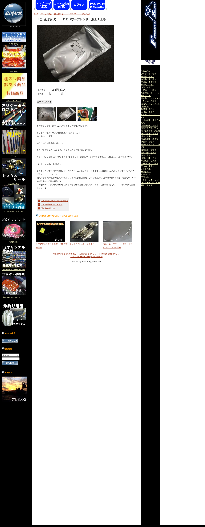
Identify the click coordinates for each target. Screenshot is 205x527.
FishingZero (145, 71)
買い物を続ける (48, 208)
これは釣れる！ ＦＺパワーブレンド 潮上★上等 (71, 14)
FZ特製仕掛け (14, 242)
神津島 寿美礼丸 (148, 82)
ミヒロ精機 (146, 169)
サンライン (146, 172)
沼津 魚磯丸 (146, 136)
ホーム (36, 14)
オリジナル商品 (13, 184)
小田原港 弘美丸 (148, 161)
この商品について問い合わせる (54, 201)
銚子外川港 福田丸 (149, 163)
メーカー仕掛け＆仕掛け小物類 (13, 270)
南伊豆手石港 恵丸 (149, 128)
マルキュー (146, 174)
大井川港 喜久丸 (148, 153)
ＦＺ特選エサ (13, 44)
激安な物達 (14, 71)
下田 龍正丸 (146, 87)
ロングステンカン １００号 (82, 244)
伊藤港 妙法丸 (147, 142)
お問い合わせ (96, 257)
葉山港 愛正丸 (147, 166)
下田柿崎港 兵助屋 (149, 125)
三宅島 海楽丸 (147, 112)
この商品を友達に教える (51, 204)
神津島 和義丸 (147, 85)
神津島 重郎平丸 (148, 79)
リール (13, 156)
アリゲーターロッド (13, 101)
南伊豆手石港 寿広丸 (150, 131)
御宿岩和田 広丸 (148, 158)
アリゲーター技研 (148, 74)
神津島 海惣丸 (147, 76)
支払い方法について (88, 254)
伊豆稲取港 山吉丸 (149, 134)
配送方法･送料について (109, 254)
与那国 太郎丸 (147, 109)
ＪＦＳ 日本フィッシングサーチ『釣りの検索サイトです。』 (150, 182)
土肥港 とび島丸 (148, 90)
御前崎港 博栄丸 (148, 150)
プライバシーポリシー (80, 257)
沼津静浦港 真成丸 (149, 139)
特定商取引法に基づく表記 (64, 254)
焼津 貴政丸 (146, 155)
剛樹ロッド (14, 128)
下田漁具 (145, 177)
